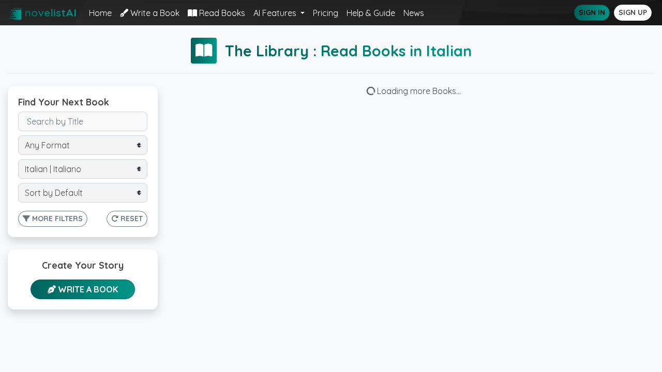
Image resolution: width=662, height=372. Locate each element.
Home (100, 13)
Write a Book (153, 13)
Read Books (221, 13)
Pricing (325, 13)
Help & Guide (371, 13)
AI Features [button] (275, 13)
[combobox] (82, 145)
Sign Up (633, 12)
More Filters (56, 218)
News (413, 13)
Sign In (592, 12)
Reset (130, 218)
